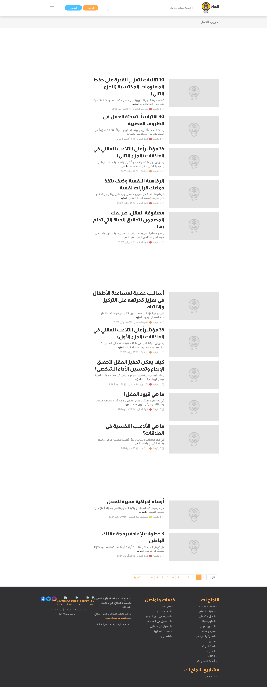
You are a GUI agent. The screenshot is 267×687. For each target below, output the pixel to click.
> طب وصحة (209, 631)
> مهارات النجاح (208, 611)
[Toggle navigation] (52, 8)
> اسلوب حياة (209, 621)
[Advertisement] (133, 49)
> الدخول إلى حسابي (161, 626)
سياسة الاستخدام (55, 609)
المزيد (135, 103)
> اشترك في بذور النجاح (159, 616)
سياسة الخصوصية (72, 609)
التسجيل (73, 7)
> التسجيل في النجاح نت (159, 621)
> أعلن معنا (167, 606)
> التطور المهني (208, 626)
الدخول (90, 7)
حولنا (84, 609)
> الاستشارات (209, 646)
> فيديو (213, 641)
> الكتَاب (212, 655)
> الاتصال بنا (166, 636)
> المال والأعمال (208, 616)
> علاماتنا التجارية (163, 631)
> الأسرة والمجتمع (206, 636)
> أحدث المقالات (208, 606)
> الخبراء (212, 651)
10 (151, 577)
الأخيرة (137, 577)
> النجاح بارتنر (165, 611)
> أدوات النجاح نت (207, 660)
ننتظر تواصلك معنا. (116, 617)
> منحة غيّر (210, 676)
